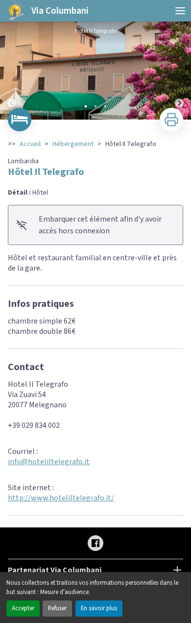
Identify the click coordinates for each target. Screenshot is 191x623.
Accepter (23, 608)
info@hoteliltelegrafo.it (49, 461)
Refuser (57, 608)
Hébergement (73, 144)
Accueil (30, 144)
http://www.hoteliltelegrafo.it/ (61, 498)
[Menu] (180, 11)
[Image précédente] (12, 71)
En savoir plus (99, 608)
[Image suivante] (179, 71)
